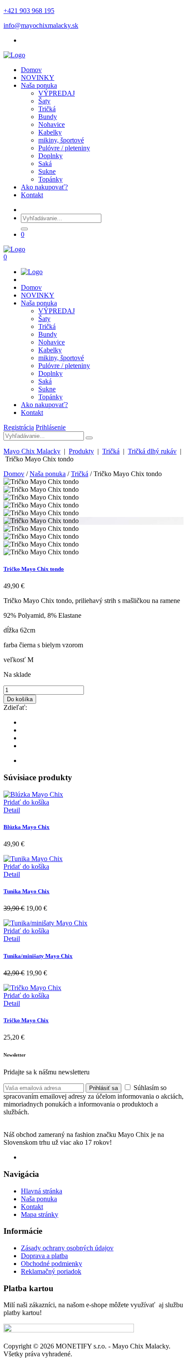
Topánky (50, 179)
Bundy (47, 116)
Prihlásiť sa (103, 1088)
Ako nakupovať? (44, 187)
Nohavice (51, 124)
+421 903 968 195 (28, 10)
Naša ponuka (39, 85)
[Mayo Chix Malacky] (14, 55)
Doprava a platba (44, 1255)
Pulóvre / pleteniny (64, 148)
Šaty (44, 101)
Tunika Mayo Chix (26, 891)
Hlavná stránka (41, 1191)
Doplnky (50, 155)
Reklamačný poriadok (51, 1271)
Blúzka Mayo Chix (26, 827)
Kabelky (50, 132)
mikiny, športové (61, 140)
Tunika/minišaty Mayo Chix (38, 956)
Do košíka (20, 699)
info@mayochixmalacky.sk (40, 25)
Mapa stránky (39, 1214)
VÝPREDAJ (56, 93)
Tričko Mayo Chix (26, 1020)
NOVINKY (37, 77)
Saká (45, 163)
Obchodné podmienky (51, 1263)
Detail (11, 810)
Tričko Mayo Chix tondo (33, 569)
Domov (31, 69)
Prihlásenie (51, 427)
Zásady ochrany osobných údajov (67, 1248)
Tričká (47, 109)
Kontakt (32, 195)
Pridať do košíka (26, 802)
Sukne (47, 171)
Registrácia (18, 427)
